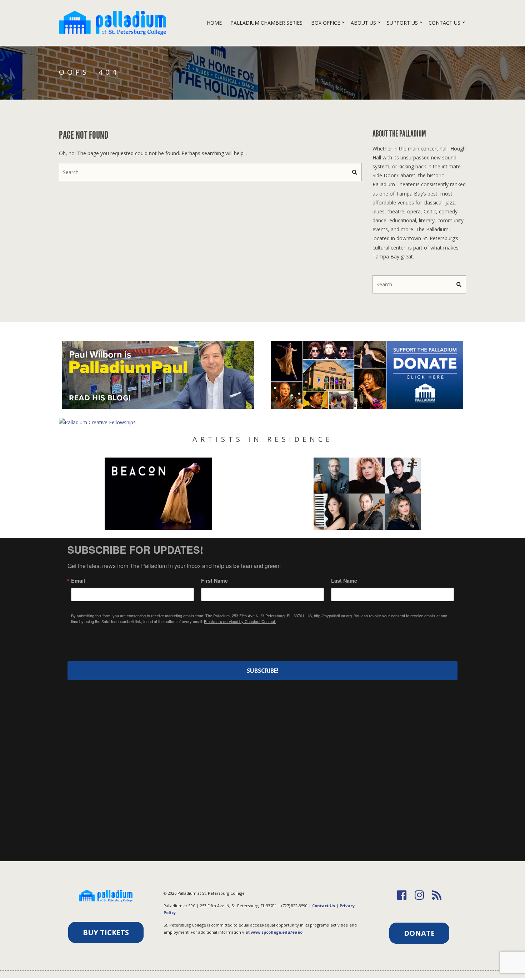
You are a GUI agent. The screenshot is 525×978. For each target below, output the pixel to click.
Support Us (402, 22)
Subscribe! (263, 671)
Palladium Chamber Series (266, 22)
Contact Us (444, 22)
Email (78, 580)
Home (214, 22)
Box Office (325, 22)
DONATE (419, 933)
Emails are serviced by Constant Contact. (240, 621)
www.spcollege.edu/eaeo (276, 932)
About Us (363, 22)
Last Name (344, 580)
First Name (214, 580)
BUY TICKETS (106, 932)
